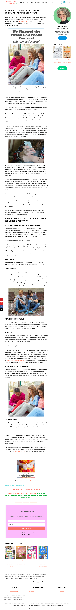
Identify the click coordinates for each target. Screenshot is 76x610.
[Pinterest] (61, 2)
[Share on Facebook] (1, 306)
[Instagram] (64, 2)
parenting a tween (24, 21)
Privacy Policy (14, 591)
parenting (10, 6)
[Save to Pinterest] (1, 299)
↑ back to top (38, 582)
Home (6, 6)
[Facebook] (58, 2)
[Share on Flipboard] (1, 303)
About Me (62, 37)
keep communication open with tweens (28, 480)
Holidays (37, 2)
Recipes (44, 2)
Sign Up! (31, 591)
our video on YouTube (20, 451)
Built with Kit (26, 535)
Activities (22, 2)
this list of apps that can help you (15, 360)
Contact (51, 2)
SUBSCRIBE (62, 68)
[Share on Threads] (1, 309)
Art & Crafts (30, 2)
